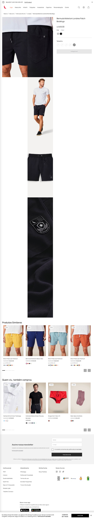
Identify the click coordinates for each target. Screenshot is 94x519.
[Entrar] (84, 7)
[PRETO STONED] (31, 423)
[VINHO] (7, 365)
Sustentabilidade (8, 478)
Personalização (58, 7)
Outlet (67, 7)
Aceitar (80, 515)
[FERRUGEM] (11, 365)
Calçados (32, 7)
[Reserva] (5, 7)
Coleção (29, 13)
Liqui (11, 7)
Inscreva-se (67, 455)
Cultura (5, 475)
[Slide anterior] (85, 370)
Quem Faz (6, 481)
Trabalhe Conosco (8, 491)
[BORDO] (71, 420)
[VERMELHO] (48, 420)
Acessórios (40, 7)
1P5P (4, 472)
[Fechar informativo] (92, 2)
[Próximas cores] (13, 365)
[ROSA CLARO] (5, 420)
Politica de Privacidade (44, 516)
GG (70, 44)
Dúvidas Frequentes (26, 481)
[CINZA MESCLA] (58, 34)
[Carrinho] (88, 7)
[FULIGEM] (4, 365)
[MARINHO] (32, 423)
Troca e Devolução (25, 485)
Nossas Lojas (6, 488)
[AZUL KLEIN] (26, 363)
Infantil (25, 7)
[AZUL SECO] (5, 365)
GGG (74, 44)
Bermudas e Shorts (21, 13)
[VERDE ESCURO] (10, 365)
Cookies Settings (65, 515)
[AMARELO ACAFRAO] (8, 365)
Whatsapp (23, 472)
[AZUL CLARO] (4, 420)
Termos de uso (24, 478)
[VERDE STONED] (34, 423)
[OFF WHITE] (31, 363)
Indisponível (74, 51)
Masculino (18, 7)
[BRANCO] (7, 420)
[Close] (91, 515)
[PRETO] (61, 34)
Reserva (6, 13)
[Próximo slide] (89, 370)
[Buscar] (79, 7)
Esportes (48, 7)
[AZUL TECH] (28, 363)
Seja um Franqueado (9, 485)
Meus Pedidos (43, 472)
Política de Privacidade (17, 450)
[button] (15, 47)
